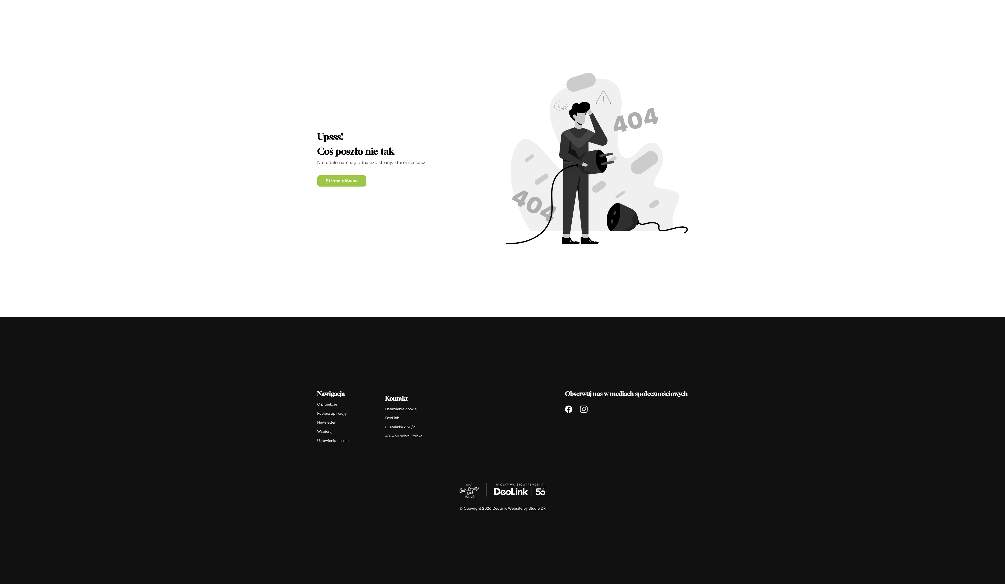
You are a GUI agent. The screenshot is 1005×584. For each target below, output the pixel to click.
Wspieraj (325, 431)
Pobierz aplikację (332, 413)
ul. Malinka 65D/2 (400, 427)
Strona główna (342, 181)
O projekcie (327, 404)
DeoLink (392, 417)
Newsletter (326, 422)
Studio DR (537, 508)
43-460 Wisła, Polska (403, 436)
